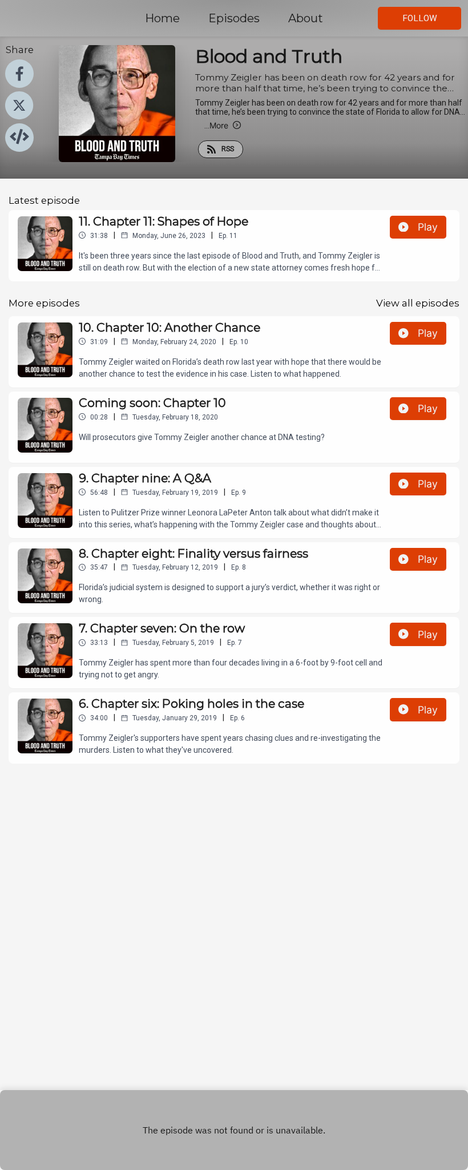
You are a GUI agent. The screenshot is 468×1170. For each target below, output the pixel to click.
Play (428, 227)
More (216, 125)
